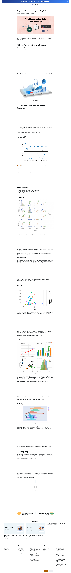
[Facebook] (21, 481)
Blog (22, 4)
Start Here (49, 4)
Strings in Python (20, 553)
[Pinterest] (40, 481)
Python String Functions (34, 560)
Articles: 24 (35, 492)
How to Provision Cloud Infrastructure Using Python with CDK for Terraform (61, 564)
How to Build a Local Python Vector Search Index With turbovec (61, 553)
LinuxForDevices (7, 548)
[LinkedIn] (49, 481)
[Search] (66, 4)
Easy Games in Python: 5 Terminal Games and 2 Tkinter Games (60, 549)
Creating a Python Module (35, 549)
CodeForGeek (6, 549)
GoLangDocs (6, 546)
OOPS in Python (20, 549)
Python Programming (30, 13)
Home (19, 4)
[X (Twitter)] (31, 481)
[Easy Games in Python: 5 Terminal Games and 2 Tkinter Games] (14, 528)
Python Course (43, 4)
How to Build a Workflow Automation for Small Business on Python (60, 560)
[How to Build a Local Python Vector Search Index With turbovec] (35, 528)
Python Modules (20, 548)
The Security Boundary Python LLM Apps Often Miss (60, 557)
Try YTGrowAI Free (45, 1)
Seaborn (18, 232)
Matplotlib (19, 165)
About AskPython (27, 4)
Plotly (18, 426)
